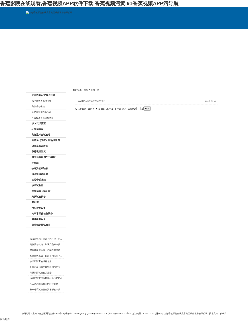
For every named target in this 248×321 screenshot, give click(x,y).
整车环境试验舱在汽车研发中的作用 (47, 289)
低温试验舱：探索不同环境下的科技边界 (49, 239)
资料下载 (136, 32)
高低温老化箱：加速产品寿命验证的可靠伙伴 (51, 244)
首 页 (38, 32)
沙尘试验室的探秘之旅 (41, 261)
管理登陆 (177, 307)
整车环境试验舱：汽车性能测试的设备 (48, 250)
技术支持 (161, 32)
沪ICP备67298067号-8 (119, 313)
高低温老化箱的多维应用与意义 (45, 267)
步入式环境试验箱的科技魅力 (44, 284)
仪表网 (223, 313)
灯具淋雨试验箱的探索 (41, 272)
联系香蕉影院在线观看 (115, 307)
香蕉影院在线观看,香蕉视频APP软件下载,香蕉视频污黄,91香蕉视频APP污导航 (89, 3)
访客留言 (210, 32)
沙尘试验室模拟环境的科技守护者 (46, 278)
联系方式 (185, 32)
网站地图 (149, 307)
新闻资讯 (112, 32)
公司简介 (63, 32)
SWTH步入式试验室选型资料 (92, 101)
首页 (86, 90)
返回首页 (163, 307)
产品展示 (87, 32)
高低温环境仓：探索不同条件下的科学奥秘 (50, 255)
